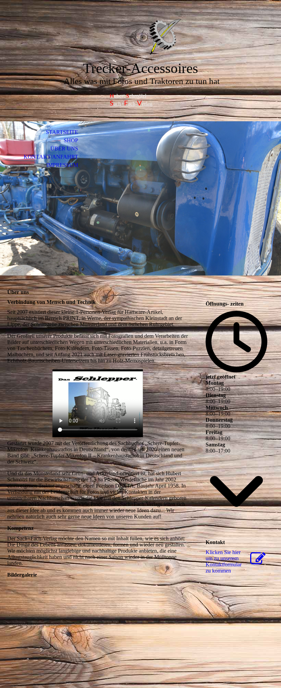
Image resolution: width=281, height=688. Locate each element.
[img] (140, 37)
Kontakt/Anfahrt (51, 157)
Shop (71, 140)
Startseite (62, 132)
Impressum (62, 165)
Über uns (64, 148)
